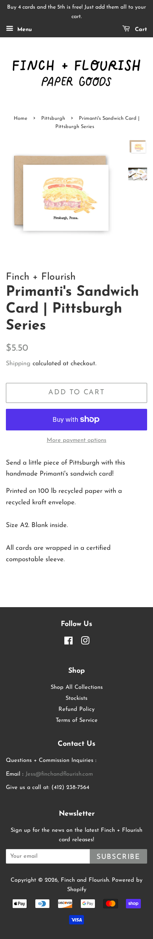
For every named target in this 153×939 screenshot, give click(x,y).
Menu (23, 30)
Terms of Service (77, 720)
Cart (140, 30)
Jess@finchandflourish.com (59, 774)
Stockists (76, 698)
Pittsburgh (53, 118)
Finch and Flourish (85, 880)
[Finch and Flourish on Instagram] (85, 643)
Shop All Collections (77, 687)
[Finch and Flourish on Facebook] (68, 643)
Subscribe (118, 857)
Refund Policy (76, 709)
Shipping (18, 364)
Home (20, 118)
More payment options (76, 440)
